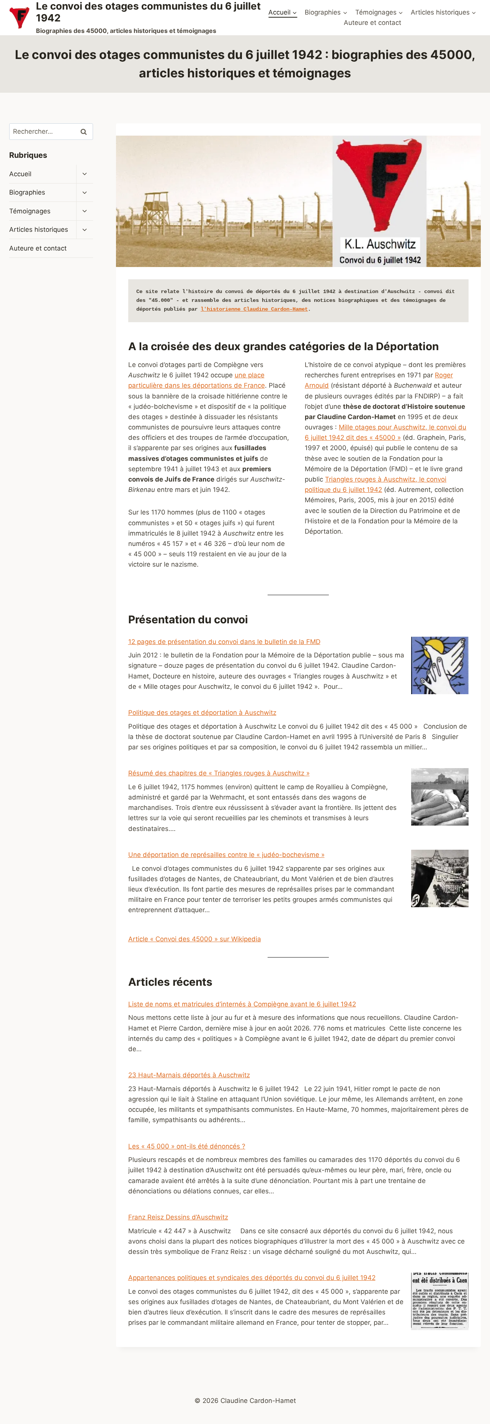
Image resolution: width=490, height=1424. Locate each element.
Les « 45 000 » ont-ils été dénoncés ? (186, 1146)
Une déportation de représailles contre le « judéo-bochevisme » (226, 855)
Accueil (20, 174)
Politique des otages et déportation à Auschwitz (202, 712)
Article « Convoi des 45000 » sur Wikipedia (194, 939)
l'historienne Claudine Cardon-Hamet (254, 309)
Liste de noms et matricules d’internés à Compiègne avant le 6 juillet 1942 (242, 1004)
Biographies (27, 192)
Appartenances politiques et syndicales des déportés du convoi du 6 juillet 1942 (252, 1277)
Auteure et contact (372, 22)
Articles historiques (38, 230)
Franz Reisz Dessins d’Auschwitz (178, 1217)
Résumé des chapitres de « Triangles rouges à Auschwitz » (219, 773)
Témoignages (30, 211)
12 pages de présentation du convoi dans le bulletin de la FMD (224, 642)
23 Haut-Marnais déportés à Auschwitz (189, 1075)
